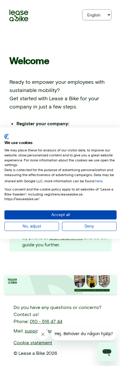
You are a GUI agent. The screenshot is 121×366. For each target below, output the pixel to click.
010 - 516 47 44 (46, 321)
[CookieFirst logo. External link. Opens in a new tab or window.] (6, 136)
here (98, 181)
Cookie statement (33, 342)
